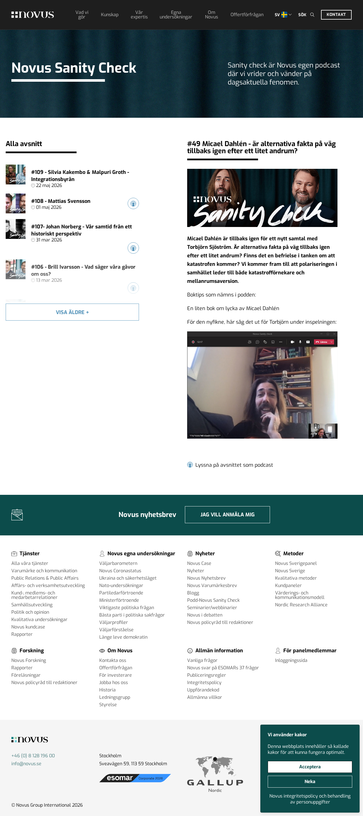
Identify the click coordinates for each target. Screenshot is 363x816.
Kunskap (110, 15)
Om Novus (211, 14)
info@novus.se (26, 764)
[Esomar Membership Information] (135, 782)
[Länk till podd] (133, 203)
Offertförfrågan (247, 15)
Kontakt (336, 14)
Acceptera (310, 767)
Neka (310, 782)
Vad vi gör (81, 14)
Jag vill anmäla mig (228, 514)
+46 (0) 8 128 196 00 (33, 756)
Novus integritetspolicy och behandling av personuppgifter (310, 799)
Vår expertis (139, 14)
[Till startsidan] (32, 14)
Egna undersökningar (176, 14)
